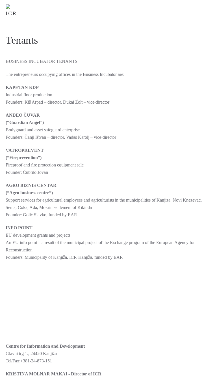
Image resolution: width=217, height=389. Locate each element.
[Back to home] (13, 11)
